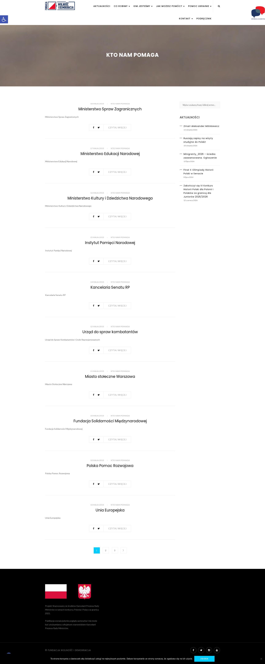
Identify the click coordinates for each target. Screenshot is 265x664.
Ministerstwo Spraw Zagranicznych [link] (110, 109)
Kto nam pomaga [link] (120, 104)
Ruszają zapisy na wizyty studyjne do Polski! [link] (198, 140)
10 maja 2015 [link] (97, 415)
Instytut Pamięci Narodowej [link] (110, 242)
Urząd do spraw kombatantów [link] (110, 331)
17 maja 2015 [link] (97, 148)
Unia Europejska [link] (110, 510)
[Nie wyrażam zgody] (261, 658)
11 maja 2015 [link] (97, 371)
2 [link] (105, 550)
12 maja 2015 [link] (97, 326)
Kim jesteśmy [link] (142, 6)
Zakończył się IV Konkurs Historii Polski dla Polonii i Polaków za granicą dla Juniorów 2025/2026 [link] (198, 191)
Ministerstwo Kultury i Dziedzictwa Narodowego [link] (110, 198)
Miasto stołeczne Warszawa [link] (110, 376)
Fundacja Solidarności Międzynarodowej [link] (110, 421)
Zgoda (204, 658)
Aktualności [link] (101, 6)
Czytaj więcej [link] (117, 127)
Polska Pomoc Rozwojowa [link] (110, 465)
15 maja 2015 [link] (97, 237)
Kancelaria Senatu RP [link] (110, 287)
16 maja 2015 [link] (97, 193)
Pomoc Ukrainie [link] (199, 6)
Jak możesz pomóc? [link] (169, 6)
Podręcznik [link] (203, 18)
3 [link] (114, 550)
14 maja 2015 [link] (97, 282)
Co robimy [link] (121, 6)
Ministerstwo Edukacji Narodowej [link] (110, 153)
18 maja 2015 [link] (97, 104)
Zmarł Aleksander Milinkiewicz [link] (201, 126)
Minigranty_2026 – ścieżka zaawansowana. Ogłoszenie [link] (200, 156)
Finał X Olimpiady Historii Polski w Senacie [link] (198, 171)
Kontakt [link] (185, 18)
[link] (4, 19)
